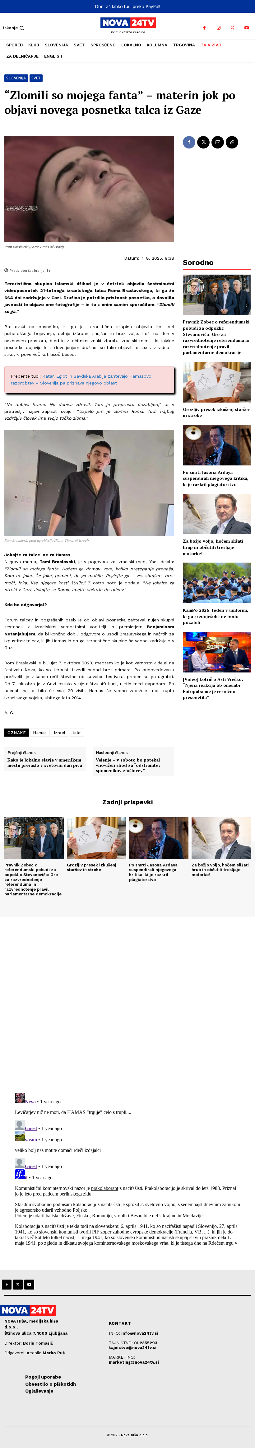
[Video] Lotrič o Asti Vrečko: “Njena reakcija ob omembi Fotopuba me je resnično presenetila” (213, 688)
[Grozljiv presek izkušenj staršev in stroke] (217, 382)
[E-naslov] (217, 142)
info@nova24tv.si (139, 1333)
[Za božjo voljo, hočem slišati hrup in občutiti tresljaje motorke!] (217, 514)
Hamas (40, 732)
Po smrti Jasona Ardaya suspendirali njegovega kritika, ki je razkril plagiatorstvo (215, 478)
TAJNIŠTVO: (121, 1343)
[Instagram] (218, 27)
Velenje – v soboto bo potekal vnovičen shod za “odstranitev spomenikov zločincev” (128, 765)
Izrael (60, 732)
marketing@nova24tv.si (134, 1362)
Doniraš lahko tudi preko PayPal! (127, 6)
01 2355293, (146, 1343)
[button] (14, 28)
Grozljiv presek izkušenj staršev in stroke (91, 867)
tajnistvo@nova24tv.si (132, 1347)
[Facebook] (204, 27)
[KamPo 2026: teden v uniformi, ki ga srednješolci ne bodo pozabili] (217, 583)
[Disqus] (127, 1001)
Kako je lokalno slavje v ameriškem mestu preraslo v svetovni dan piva (44, 762)
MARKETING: (122, 1357)
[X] (232, 27)
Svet (36, 78)
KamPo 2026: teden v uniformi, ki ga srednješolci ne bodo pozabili (215, 616)
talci (77, 732)
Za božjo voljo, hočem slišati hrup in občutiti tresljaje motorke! (213, 547)
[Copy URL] (232, 142)
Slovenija (16, 78)
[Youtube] (246, 27)
